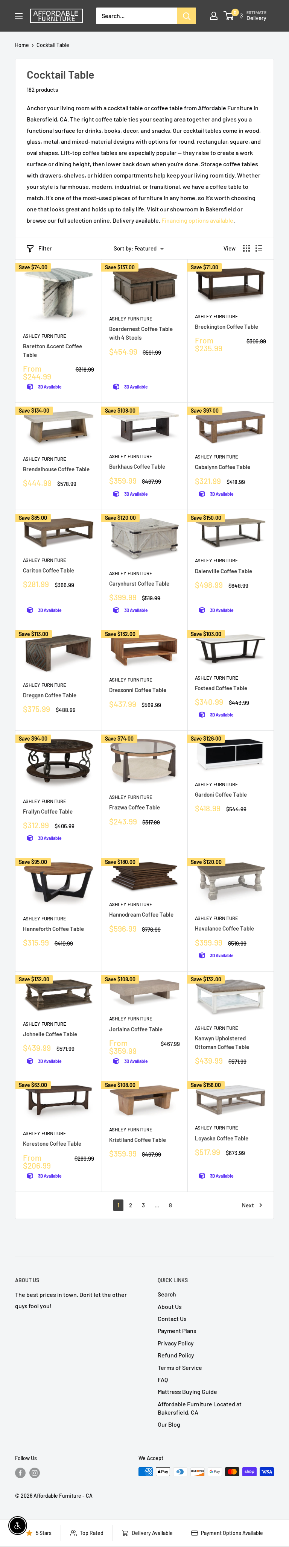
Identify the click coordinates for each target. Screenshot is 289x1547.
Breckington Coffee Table (226, 326)
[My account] (214, 16)
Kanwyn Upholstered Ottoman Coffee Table (222, 1042)
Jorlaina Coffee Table (136, 1029)
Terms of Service (180, 1367)
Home (22, 45)
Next (248, 1205)
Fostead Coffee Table (221, 688)
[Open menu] (19, 16)
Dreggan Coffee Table (49, 695)
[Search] (186, 16)
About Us (170, 1306)
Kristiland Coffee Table (137, 1139)
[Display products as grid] (246, 248)
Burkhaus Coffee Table (137, 466)
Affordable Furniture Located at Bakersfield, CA (200, 1408)
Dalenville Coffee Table (223, 571)
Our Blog (169, 1424)
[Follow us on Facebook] (20, 1472)
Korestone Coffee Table (52, 1143)
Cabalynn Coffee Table (222, 466)
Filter (45, 248)
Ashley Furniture (44, 336)
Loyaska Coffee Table (221, 1138)
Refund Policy (176, 1355)
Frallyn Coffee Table (48, 811)
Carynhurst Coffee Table (139, 583)
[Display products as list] (259, 248)
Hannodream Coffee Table (141, 914)
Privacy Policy (176, 1343)
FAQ (163, 1379)
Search (167, 1294)
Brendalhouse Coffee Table (56, 469)
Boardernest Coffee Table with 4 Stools (141, 333)
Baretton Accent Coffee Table (52, 350)
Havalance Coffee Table (224, 928)
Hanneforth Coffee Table (53, 928)
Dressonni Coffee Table (137, 689)
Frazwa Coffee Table (134, 807)
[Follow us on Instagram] (34, 1472)
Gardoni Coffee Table (221, 794)
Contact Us (172, 1318)
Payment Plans (177, 1330)
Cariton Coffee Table (48, 570)
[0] (229, 15)
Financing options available (197, 220)
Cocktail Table (53, 45)
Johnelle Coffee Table (50, 1034)
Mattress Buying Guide (187, 1391)
